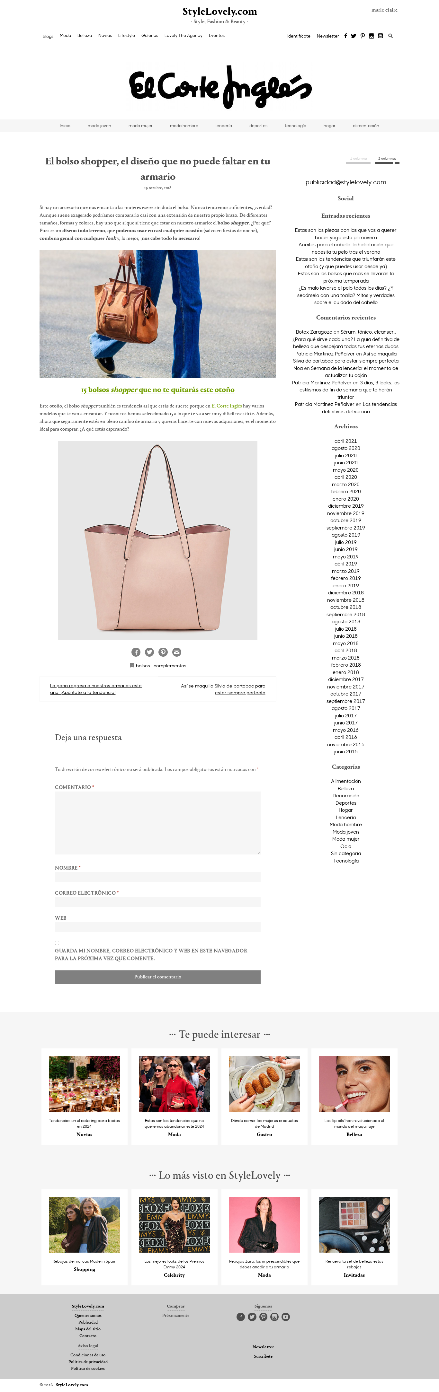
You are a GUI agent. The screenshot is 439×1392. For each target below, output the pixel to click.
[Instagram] (371, 36)
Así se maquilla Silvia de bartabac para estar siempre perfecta (223, 689)
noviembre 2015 (345, 744)
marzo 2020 (346, 484)
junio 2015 (346, 751)
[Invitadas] (354, 1251)
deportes (258, 125)
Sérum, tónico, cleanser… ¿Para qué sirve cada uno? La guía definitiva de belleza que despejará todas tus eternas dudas (345, 338)
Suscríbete (263, 1356)
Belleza (84, 35)
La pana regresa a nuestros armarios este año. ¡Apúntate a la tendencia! (96, 688)
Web (61, 918)
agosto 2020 (346, 448)
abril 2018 (346, 650)
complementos (170, 665)
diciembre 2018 (346, 592)
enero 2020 (346, 498)
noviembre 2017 (345, 686)
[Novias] (85, 1110)
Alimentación (346, 781)
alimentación (366, 125)
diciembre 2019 (346, 506)
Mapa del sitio (88, 1329)
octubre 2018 (345, 607)
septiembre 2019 (346, 527)
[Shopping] (85, 1251)
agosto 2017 (346, 708)
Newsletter (328, 36)
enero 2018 (346, 672)
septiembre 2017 (346, 701)
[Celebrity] (175, 1251)
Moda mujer (346, 839)
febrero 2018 (346, 664)
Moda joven (346, 831)
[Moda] (175, 1110)
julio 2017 (346, 715)
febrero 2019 (346, 578)
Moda (65, 35)
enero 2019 (346, 585)
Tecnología (346, 860)
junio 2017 (346, 722)
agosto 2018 (346, 621)
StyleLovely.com (219, 12)
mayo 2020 (346, 470)
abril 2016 (346, 737)
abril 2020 (346, 477)
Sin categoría (346, 853)
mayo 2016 (346, 730)
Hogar (346, 810)
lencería (224, 125)
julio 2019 (346, 542)
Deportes (346, 803)
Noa (298, 368)
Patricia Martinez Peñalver (325, 353)
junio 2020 (346, 462)
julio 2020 (346, 455)
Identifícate (298, 36)
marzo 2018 (346, 657)
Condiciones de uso (87, 1355)
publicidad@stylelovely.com (346, 182)
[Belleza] (354, 1110)
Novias (105, 35)
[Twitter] (353, 36)
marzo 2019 (346, 571)
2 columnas (387, 158)
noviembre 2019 (345, 513)
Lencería (346, 817)
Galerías (149, 35)
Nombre (68, 868)
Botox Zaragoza (314, 331)
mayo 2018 (346, 643)
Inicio (65, 125)
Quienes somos (88, 1316)
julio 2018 (346, 629)
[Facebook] (345, 36)
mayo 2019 (346, 556)
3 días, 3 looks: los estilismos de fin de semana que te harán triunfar (349, 389)
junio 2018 (346, 636)
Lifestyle (126, 35)
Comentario (74, 787)
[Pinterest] (362, 36)
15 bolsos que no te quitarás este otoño (158, 390)
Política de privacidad (88, 1362)
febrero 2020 (346, 491)
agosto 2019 (346, 534)
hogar (330, 125)
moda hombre (184, 125)
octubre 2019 (345, 520)
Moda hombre (346, 824)
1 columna (358, 158)
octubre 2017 (345, 693)
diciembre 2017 (346, 679)
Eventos (217, 35)
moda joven (99, 125)
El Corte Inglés (226, 406)
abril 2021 (346, 441)
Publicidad (88, 1322)
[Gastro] (264, 1110)
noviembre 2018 (345, 600)
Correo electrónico (87, 893)
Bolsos (143, 665)
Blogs (48, 36)
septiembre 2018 (346, 614)
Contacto (87, 1336)
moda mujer (141, 125)
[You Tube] (381, 36)
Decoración (346, 795)
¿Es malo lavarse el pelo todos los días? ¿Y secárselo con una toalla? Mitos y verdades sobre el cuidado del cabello (346, 295)
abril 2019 (346, 563)
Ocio (345, 846)
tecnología (295, 125)
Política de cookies (88, 1369)
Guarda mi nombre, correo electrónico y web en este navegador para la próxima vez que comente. (151, 955)
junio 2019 (346, 549)
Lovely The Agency (183, 35)
